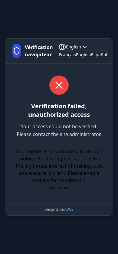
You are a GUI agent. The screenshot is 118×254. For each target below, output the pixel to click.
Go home (59, 187)
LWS (70, 209)
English (73, 47)
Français (67, 54)
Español (99, 54)
